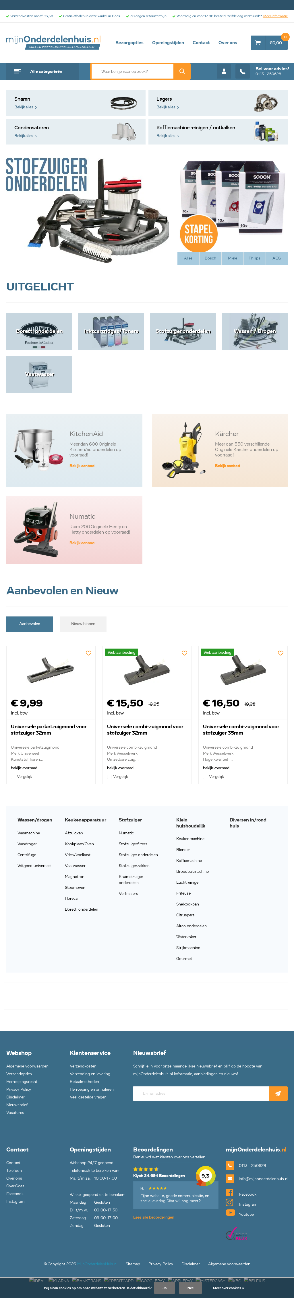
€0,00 (278, 40)
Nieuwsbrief (17, 1104)
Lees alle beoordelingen (153, 1217)
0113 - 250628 (272, 71)
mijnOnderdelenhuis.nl (53, 43)
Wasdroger (27, 844)
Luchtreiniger (188, 882)
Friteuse (183, 893)
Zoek (182, 71)
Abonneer (278, 1093)
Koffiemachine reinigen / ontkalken (195, 131)
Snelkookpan (187, 904)
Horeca (71, 898)
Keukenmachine (190, 838)
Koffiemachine (189, 860)
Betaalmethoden (84, 1081)
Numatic (126, 833)
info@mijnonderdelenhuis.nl (263, 1178)
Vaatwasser (75, 865)
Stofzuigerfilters (133, 844)
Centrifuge (27, 854)
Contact (201, 43)
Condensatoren (31, 131)
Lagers (165, 103)
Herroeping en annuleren (92, 1089)
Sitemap (133, 1264)
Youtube (246, 1214)
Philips (254, 258)
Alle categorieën (46, 71)
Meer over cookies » (228, 1288)
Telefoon (14, 1170)
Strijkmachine (188, 947)
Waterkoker (186, 936)
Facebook (15, 1193)
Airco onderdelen (191, 926)
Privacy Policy (18, 1089)
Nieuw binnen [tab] (83, 623)
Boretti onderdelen (81, 909)
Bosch (210, 258)
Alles (188, 258)
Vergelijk (24, 776)
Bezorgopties (129, 43)
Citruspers (185, 915)
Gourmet (184, 958)
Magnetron (74, 876)
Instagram (15, 1201)
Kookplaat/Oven (79, 844)
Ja (165, 1288)
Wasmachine (29, 833)
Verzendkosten (83, 1066)
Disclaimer (15, 1097)
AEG (276, 258)
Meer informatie (275, 16)
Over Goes (15, 1186)
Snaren (23, 103)
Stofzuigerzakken (134, 865)
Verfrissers (128, 893)
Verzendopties (19, 1073)
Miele (232, 258)
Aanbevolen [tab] (29, 623)
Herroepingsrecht (21, 1081)
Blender (183, 849)
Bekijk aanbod (81, 465)
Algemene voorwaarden (27, 1066)
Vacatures (15, 1112)
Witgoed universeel (34, 865)
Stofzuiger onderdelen (138, 854)
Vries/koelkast (77, 854)
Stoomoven (75, 887)
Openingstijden (168, 43)
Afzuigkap (74, 833)
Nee (190, 1288)
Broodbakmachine (192, 871)
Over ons (227, 43)
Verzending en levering (90, 1073)
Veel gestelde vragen (88, 1097)
